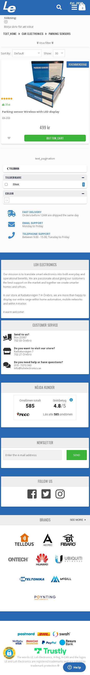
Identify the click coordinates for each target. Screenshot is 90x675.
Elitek (16, 184)
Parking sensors (60, 33)
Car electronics (33, 33)
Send (76, 455)
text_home (10, 33)
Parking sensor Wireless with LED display (30, 112)
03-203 (6, 118)
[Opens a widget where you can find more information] (74, 667)
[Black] (7, 200)
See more (77, 519)
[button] (9, 653)
